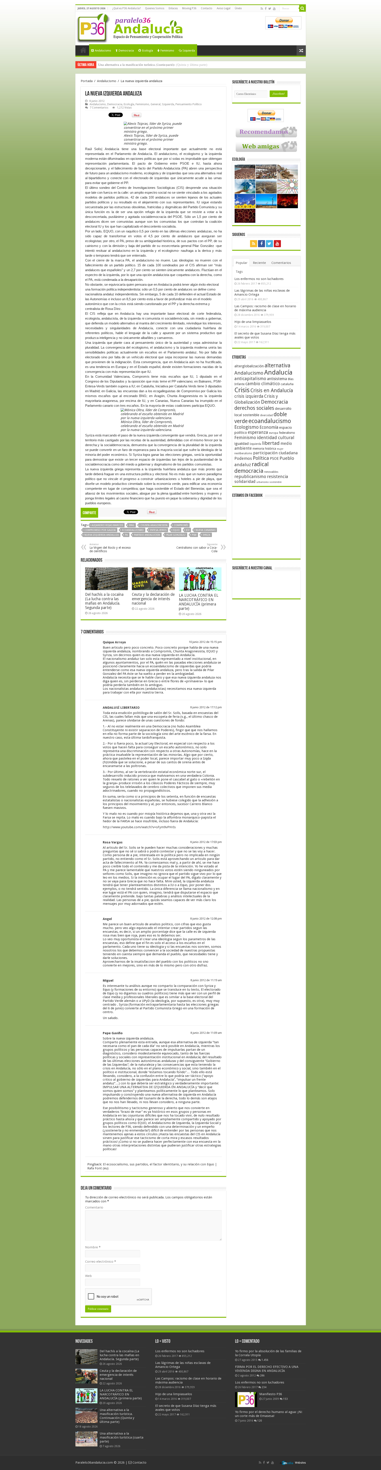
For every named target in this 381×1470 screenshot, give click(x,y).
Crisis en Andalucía (271, 391)
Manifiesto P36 (270, 1394)
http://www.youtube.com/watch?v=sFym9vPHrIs (139, 827)
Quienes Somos (154, 8)
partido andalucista (147, 535)
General (156, 104)
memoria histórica (264, 448)
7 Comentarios (99, 107)
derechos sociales (254, 408)
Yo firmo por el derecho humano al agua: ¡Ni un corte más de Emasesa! (268, 1414)
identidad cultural (275, 437)
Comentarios (281, 263)
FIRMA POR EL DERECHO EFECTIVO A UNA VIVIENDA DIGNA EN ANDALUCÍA (266, 1369)
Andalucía (278, 372)
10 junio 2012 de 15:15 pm (205, 642)
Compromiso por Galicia (100, 530)
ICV (187, 530)
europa (273, 432)
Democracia (126, 50)
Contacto (206, 8)
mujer (280, 448)
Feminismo (167, 50)
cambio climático (262, 383)
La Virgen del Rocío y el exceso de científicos (110, 548)
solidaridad (245, 481)
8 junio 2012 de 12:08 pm (206, 918)
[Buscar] (302, 8)
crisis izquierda (248, 396)
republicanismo (250, 476)
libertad (271, 443)
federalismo (287, 432)
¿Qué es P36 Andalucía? (126, 8)
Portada (83, 50)
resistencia (277, 476)
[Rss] (261, 8)
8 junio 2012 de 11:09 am (206, 1032)
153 (285, 1398)
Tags (239, 272)
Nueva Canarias (205, 530)
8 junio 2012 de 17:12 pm (206, 707)
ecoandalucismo (133, 530)
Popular (241, 263)
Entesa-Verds (158, 530)
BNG (131, 525)
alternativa (277, 365)
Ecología (147, 50)
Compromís (181, 525)
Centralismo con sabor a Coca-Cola (196, 548)
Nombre (93, 1247)
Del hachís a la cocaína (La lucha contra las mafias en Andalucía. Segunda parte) (104, 601)
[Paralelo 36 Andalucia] (130, 27)
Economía (269, 427)
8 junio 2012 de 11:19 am (206, 980)
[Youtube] (274, 8)
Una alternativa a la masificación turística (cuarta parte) (136, 64)
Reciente (259, 263)
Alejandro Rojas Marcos (107, 525)
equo (176, 530)
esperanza (258, 432)
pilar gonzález (176, 535)
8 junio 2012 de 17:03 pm (206, 842)
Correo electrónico (100, 1262)
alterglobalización (249, 366)
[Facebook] (265, 8)
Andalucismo (103, 50)
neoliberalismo (243, 453)
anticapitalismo (250, 378)
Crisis (242, 390)
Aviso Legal (223, 8)
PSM (194, 535)
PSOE (274, 458)
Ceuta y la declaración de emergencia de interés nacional (153, 598)
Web (88, 1276)
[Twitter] (270, 8)
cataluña (287, 384)
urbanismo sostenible (269, 482)
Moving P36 (189, 8)
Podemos (243, 458)
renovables (271, 471)
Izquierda (189, 50)
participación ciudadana (275, 453)
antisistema (277, 379)
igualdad (241, 443)
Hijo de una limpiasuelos (252, 322)
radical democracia (251, 467)
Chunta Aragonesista (154, 525)
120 (259, 1420)
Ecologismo (246, 427)
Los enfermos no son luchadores (259, 279)
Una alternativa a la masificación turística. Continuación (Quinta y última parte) (117, 1416)
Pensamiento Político (189, 104)
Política (261, 458)
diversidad (266, 415)
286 (262, 1375)
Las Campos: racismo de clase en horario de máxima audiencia (265, 308)
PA (126, 535)
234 (264, 1387)
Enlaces (173, 8)
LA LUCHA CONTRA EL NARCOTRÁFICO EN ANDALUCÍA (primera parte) (198, 602)
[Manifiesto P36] (246, 1399)
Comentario (94, 1207)
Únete (238, 8)
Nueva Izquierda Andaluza (101, 535)
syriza (206, 535)
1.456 (264, 1359)
